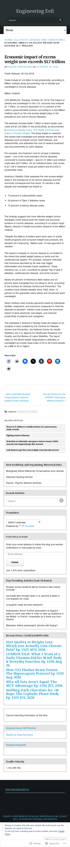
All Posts (21, 40)
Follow (14, 562)
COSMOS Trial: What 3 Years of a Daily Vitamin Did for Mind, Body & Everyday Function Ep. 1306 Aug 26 (34, 659)
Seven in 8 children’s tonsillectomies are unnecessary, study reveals (31, 428)
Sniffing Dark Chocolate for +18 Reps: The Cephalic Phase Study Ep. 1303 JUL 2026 (32, 694)
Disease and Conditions (46, 40)
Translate (29, 526)
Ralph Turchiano (20, 67)
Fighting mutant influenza (17, 435)
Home (8, 40)
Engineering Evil (35, 11)
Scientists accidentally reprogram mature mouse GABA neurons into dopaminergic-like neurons (32, 442)
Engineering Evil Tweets (21, 728)
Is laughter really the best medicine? (24, 604)
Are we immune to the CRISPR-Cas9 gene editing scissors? (54, 397)
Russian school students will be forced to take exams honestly (33, 588)
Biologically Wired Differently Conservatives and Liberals (35, 470)
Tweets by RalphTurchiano (19, 734)
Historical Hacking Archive (19, 477)
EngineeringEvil (16, 745)
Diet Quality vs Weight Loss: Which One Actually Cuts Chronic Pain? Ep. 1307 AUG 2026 (34, 646)
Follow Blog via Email (17, 537)
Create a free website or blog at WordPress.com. (30, 816)
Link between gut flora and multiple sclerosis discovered (32, 449)
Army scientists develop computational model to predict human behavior (17, 397)
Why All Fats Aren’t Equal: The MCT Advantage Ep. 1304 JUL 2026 (34, 684)
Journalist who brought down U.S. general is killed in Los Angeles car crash (33, 597)
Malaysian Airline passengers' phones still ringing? (32, 625)
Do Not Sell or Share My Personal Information (40, 817)
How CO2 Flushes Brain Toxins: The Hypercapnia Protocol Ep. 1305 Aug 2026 (35, 673)
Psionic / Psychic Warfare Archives (23, 482)
